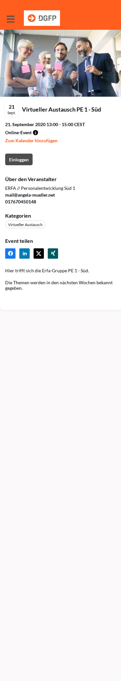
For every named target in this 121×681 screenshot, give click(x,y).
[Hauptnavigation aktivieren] (10, 18)
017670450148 (20, 201)
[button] (35, 132)
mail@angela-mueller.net (30, 195)
